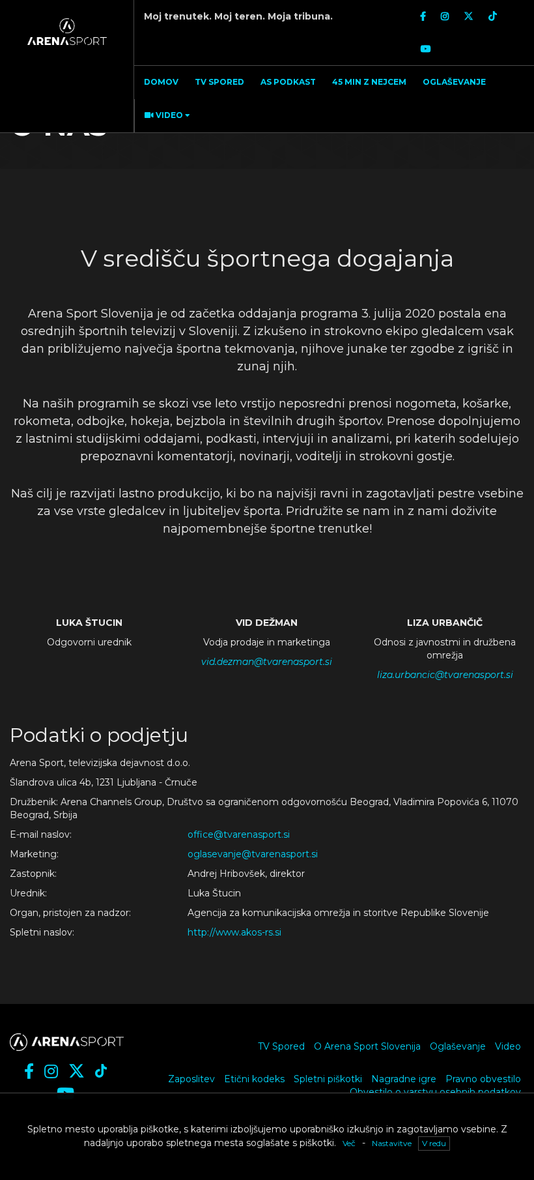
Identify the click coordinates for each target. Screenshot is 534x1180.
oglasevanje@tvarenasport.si (253, 854)
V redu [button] (434, 1143)
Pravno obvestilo (483, 1079)
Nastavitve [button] (392, 1143)
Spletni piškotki (328, 1079)
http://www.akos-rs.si (234, 932)
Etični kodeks (254, 1079)
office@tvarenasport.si (239, 834)
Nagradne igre (403, 1079)
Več (349, 1143)
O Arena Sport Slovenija (367, 1046)
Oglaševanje (458, 1046)
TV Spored (281, 1046)
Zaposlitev (191, 1079)
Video (508, 1046)
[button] (166, 115)
